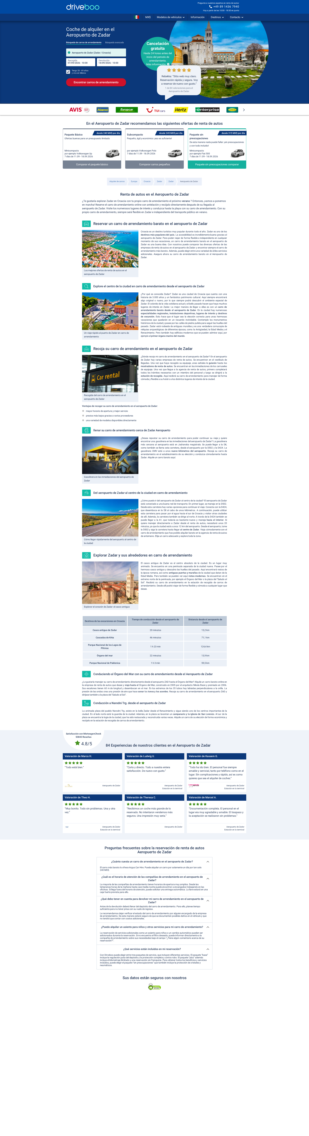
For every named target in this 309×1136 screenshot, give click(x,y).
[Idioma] (136, 17)
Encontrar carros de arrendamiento (96, 82)
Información (198, 17)
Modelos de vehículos (169, 17)
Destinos (216, 17)
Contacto (235, 17)
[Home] (82, 7)
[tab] (84, 41)
